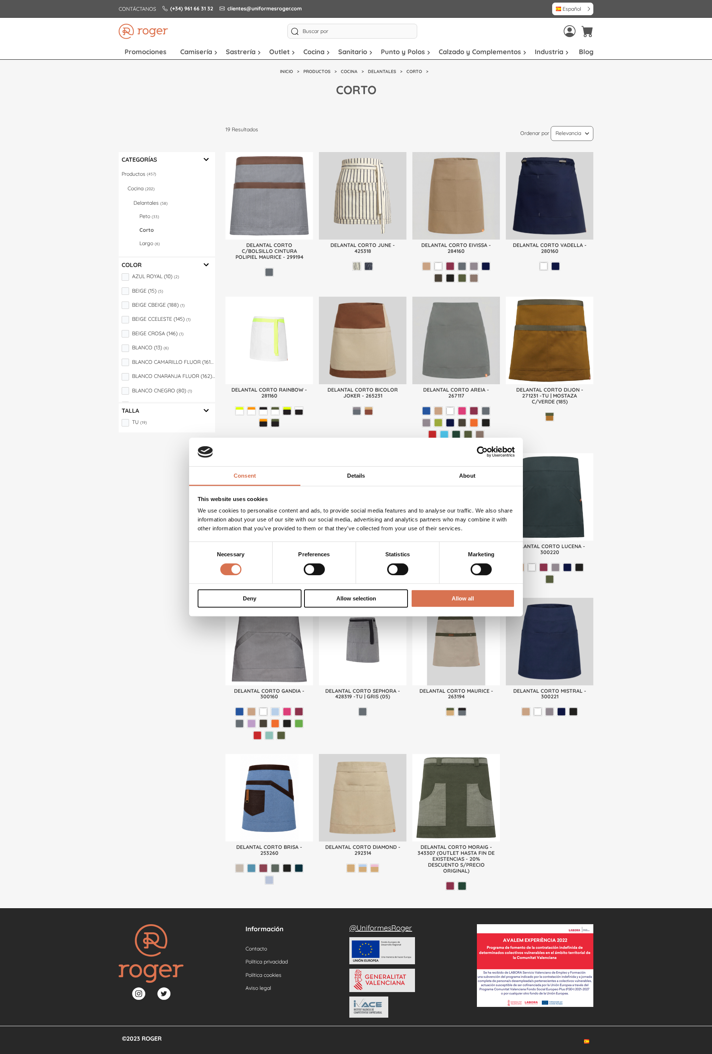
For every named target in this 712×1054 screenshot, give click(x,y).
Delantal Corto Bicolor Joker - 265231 (362, 392)
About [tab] (467, 475)
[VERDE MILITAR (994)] (462, 278)
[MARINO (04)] (485, 266)
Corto (146, 230)
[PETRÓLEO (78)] (298, 868)
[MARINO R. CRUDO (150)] (368, 266)
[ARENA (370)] (239, 868)
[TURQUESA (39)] (444, 434)
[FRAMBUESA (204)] (263, 868)
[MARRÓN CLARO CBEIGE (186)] (368, 410)
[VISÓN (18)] (473, 278)
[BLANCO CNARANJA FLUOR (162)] (251, 410)
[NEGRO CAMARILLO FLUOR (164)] (287, 410)
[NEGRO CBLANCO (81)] (298, 410)
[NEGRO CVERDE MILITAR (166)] (275, 422)
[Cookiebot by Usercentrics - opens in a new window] (482, 452)
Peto (149, 216)
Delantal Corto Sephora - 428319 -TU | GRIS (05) (362, 694)
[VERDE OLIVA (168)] (281, 735)
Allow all (463, 598)
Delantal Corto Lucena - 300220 (549, 549)
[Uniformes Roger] (143, 31)
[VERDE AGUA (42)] (269, 735)
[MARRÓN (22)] (438, 278)
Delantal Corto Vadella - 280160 (550, 248)
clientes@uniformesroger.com (264, 8)
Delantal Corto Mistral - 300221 (549, 694)
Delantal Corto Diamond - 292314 (362, 850)
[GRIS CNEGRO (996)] (462, 711)
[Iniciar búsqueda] (294, 31)
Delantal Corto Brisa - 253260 (269, 850)
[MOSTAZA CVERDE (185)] (549, 416)
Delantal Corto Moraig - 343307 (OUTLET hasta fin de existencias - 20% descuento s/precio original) (456, 859)
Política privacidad (266, 961)
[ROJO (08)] (432, 434)
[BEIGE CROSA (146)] (374, 868)
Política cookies (263, 975)
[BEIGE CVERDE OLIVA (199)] (450, 711)
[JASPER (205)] (275, 868)
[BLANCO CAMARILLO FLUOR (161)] (239, 410)
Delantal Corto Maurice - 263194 (456, 694)
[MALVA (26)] (251, 723)
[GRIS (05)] (269, 272)
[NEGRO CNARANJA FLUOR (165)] (263, 422)
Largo (149, 243)
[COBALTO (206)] (251, 868)
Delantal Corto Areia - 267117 (456, 392)
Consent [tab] (245, 475)
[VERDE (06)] (456, 434)
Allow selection (356, 598)
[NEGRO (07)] (450, 278)
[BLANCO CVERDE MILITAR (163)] (275, 410)
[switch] (314, 569)
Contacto (256, 948)
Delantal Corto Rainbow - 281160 (269, 392)
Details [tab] (356, 475)
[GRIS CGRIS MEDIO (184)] (356, 410)
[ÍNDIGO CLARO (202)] (269, 880)
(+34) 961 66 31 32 (191, 8)
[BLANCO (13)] (438, 266)
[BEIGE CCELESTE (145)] (362, 868)
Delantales (151, 203)
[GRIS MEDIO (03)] (473, 266)
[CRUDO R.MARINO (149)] (356, 266)
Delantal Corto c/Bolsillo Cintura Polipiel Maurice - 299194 (269, 251)
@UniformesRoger (380, 927)
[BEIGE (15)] (426, 266)
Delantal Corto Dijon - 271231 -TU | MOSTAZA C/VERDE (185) (549, 395)
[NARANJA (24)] (473, 422)
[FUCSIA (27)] (462, 410)
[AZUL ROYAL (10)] (426, 410)
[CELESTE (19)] (275, 711)
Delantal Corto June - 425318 (362, 248)
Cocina (141, 188)
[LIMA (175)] (438, 422)
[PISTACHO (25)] (298, 723)
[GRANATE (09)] (450, 266)
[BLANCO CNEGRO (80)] (263, 410)
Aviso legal (258, 988)
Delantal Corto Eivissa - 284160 (456, 248)
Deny (249, 598)
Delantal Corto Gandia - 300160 (269, 694)
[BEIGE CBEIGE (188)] (350, 868)
